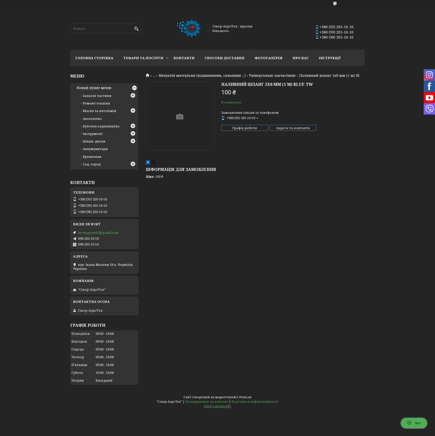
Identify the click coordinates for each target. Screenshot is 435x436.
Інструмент (93, 133)
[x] (153, 163)
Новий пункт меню (94, 88)
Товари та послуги (143, 58)
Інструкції (330, 58)
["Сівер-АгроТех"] (189, 28)
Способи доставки (224, 58)
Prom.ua (245, 397)
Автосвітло (92, 118)
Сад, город (92, 164)
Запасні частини (97, 95)
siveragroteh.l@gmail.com (98, 233)
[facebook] (148, 163)
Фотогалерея (268, 58)
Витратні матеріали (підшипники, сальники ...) (202, 76)
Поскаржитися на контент (206, 401)
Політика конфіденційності (255, 401)
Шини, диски (94, 141)
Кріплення (92, 156)
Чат (418, 423)
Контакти (184, 58)
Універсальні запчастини (272, 76)
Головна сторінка (94, 58)
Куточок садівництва (101, 126)
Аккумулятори (95, 149)
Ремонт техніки (96, 103)
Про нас (301, 58)
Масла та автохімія (99, 110)
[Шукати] (136, 28)
